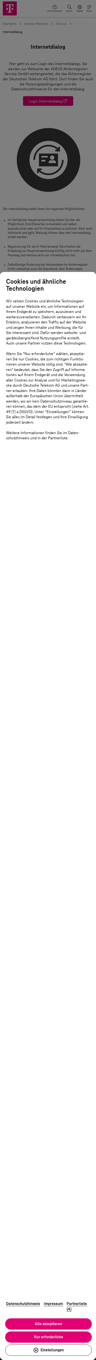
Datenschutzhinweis (23, 1303)
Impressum (53, 1303)
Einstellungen (52, 1350)
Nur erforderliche (48, 1336)
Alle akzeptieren (48, 1323)
